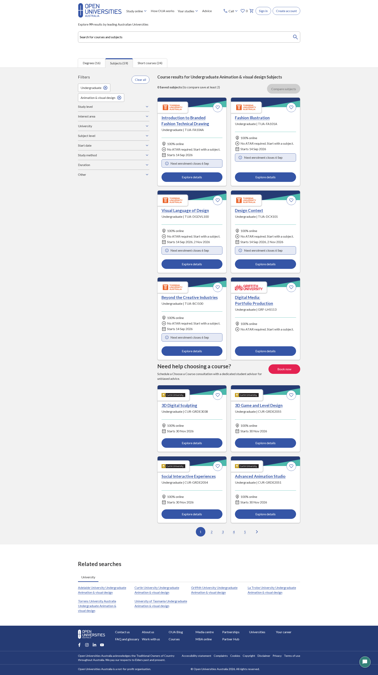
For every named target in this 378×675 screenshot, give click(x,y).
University (85, 126)
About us (148, 632)
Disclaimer (264, 655)
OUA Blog (176, 632)
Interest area (86, 116)
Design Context (249, 210)
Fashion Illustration (252, 117)
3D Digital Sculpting (179, 405)
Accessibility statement (196, 655)
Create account (286, 11)
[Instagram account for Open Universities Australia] (87, 645)
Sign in (263, 11)
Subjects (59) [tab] (119, 63)
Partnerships (230, 632)
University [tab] (88, 577)
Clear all (140, 79)
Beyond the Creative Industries (190, 297)
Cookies (235, 655)
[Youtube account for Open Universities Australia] (102, 645)
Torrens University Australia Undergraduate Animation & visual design (97, 605)
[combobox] (189, 37)
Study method (87, 155)
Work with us (151, 639)
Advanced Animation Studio (260, 476)
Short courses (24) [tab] (150, 63)
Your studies (186, 11)
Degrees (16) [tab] (91, 63)
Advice (207, 11)
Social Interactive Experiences (189, 476)
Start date (84, 145)
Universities (257, 632)
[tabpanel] (189, 306)
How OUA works (162, 11)
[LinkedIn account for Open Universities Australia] (94, 645)
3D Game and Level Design (259, 405)
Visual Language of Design (185, 210)
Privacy (277, 655)
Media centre (204, 632)
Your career (283, 632)
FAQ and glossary (127, 639)
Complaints (221, 655)
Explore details (192, 177)
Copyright (249, 655)
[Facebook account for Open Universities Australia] (79, 645)
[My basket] (251, 11)
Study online (134, 11)
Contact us (122, 632)
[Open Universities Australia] (100, 16)
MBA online (203, 639)
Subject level (86, 135)
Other (82, 174)
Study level (85, 106)
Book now (284, 369)
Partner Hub (230, 639)
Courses (174, 639)
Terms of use (292, 655)
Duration (84, 165)
